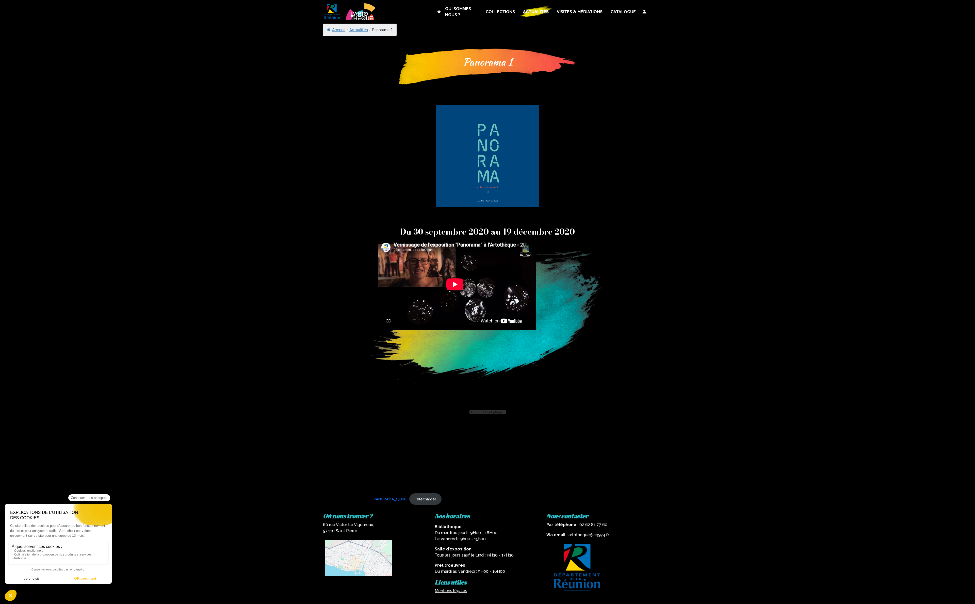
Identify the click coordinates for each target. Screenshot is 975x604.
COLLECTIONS (500, 11)
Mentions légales (451, 590)
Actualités (358, 29)
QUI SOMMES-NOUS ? (459, 11)
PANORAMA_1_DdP (390, 499)
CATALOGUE (623, 11)
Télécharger (425, 499)
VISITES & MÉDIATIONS (580, 11)
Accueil (338, 29)
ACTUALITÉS (536, 11)
